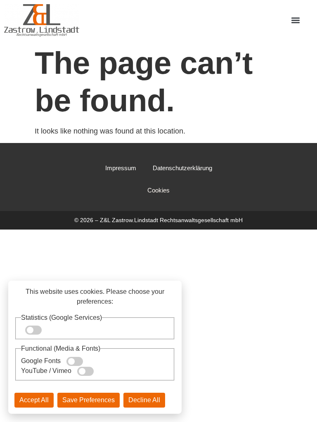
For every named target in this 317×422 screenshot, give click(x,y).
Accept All (34, 399)
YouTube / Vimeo (47, 370)
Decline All (144, 399)
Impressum (120, 167)
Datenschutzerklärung (182, 167)
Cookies (158, 190)
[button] (295, 20)
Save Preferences (88, 399)
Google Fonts (41, 360)
